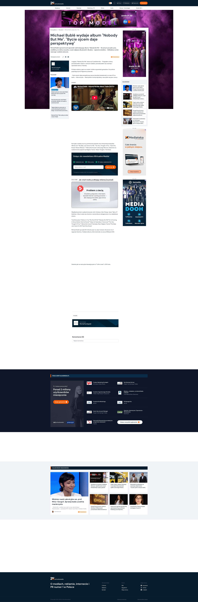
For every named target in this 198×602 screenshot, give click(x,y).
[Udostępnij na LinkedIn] (68, 57)
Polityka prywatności (121, 599)
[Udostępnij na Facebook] (66, 57)
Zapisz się (109, 167)
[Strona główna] (56, 3)
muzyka (75, 315)
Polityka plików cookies (143, 599)
